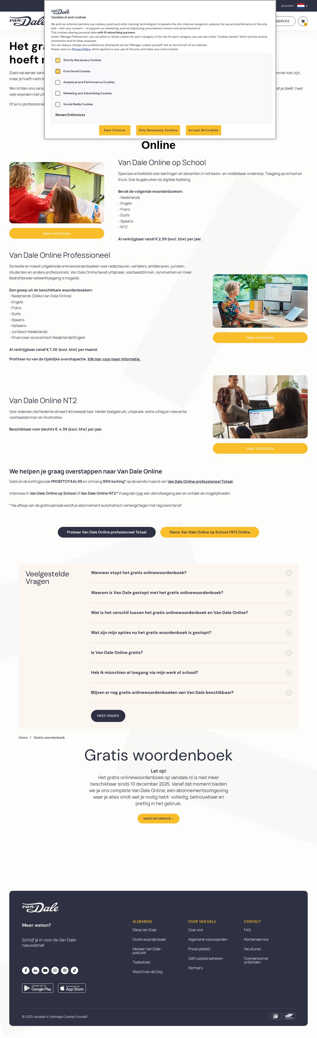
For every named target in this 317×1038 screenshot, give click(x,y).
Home (25, 737)
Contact (252, 921)
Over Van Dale (202, 921)
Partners (195, 967)
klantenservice (276, 21)
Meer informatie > (158, 818)
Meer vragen (108, 716)
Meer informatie (56, 233)
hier (139, 493)
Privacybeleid (199, 948)
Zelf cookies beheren (205, 958)
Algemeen (142, 921)
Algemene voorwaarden (207, 939)
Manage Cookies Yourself (68, 1016)
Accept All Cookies (203, 130)
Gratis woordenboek (149, 939)
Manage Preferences (70, 114)
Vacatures (252, 948)
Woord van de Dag (147, 971)
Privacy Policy (81, 49)
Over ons (195, 929)
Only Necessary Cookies (158, 130)
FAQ (247, 929)
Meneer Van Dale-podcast (147, 950)
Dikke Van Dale (144, 929)
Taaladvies (141, 962)
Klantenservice (256, 939)
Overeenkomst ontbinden (256, 960)
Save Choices (115, 130)
